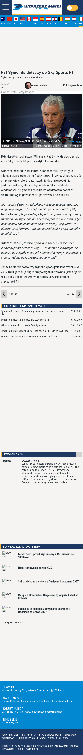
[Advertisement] (41, 48)
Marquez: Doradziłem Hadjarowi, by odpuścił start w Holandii (48, 597)
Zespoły (34, 701)
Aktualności (8, 690)
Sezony (5, 701)
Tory (41, 701)
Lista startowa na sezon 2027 (35, 567)
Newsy (18, 690)
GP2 (11, 722)
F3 (7, 722)
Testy (24, 690)
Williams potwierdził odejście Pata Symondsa (23, 325)
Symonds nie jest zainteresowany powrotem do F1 (26, 319)
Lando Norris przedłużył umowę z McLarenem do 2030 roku (46, 556)
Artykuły (32, 690)
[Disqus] (41, 398)
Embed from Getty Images (17, 92)
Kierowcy (25, 701)
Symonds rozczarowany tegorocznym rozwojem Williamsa (29, 336)
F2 (3, 722)
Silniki (54, 701)
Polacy (61, 690)
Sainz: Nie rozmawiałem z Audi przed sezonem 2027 (48, 581)
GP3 (16, 722)
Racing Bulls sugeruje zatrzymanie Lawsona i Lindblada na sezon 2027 (44, 610)
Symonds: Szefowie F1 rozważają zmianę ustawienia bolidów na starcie (32, 313)
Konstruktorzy (65, 701)
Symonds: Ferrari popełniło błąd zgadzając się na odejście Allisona (34, 331)
